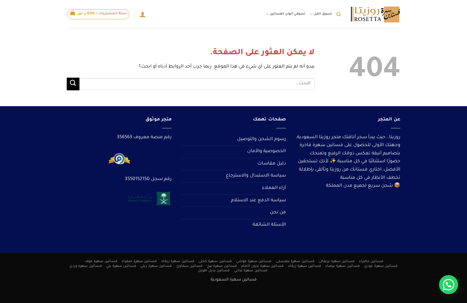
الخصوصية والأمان (266, 151)
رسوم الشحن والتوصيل (261, 139)
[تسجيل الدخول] (142, 14)
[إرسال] (73, 84)
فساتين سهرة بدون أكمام (262, 266)
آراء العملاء (274, 188)
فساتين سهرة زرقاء (177, 261)
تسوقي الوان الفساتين (287, 14)
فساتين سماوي (189, 266)
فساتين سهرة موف (101, 261)
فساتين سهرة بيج (222, 266)
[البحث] (338, 14)
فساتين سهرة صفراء (139, 261)
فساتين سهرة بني (121, 266)
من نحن (278, 212)
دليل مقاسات (271, 163)
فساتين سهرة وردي (85, 266)
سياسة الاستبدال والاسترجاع (256, 175)
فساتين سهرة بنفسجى (295, 261)
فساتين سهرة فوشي (253, 261)
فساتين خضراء (371, 261)
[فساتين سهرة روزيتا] (375, 14)
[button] (98, 14)
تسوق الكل (323, 14)
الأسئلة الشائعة (269, 225)
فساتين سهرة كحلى (215, 261)
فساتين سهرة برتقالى (337, 261)
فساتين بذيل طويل (214, 271)
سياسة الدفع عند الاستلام (258, 200)
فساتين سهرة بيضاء (342, 266)
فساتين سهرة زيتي (156, 266)
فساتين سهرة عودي (381, 266)
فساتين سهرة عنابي (250, 271)
